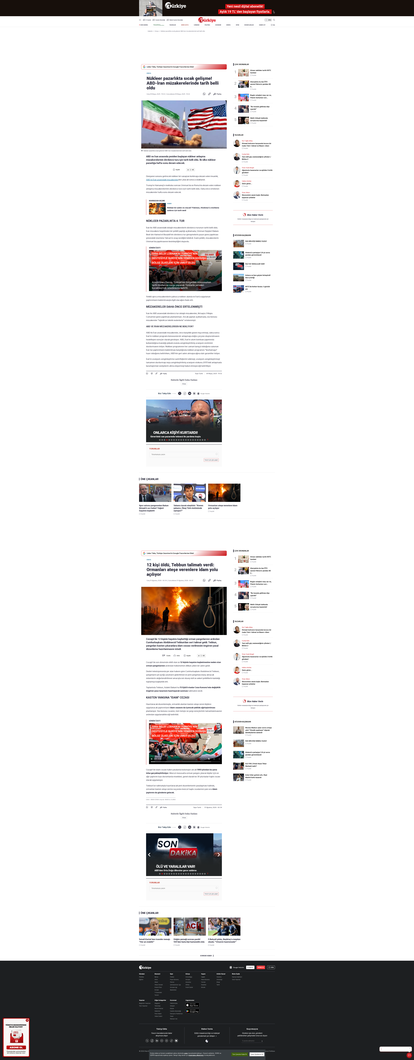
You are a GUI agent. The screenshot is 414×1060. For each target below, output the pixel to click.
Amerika (188, 982)
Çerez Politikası (269, 1051)
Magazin (157, 1003)
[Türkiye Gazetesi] (207, 22)
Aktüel (203, 987)
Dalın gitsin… (247, 184)
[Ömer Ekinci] (237, 195)
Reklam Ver (173, 1019)
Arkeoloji (219, 979)
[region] (207, 1055)
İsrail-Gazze (189, 987)
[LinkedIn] (189, 393)
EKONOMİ (218, 25)
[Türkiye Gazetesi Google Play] (192, 1011)
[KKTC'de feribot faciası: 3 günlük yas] (238, 292)
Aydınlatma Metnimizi (196, 1055)
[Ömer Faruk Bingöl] (237, 170)
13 (188, 440)
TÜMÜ (208, 440)
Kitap (218, 982)
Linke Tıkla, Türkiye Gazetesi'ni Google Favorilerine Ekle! (170, 67)
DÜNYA (228, 25)
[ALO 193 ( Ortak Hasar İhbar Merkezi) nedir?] (238, 769)
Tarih (218, 985)
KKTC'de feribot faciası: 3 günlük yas (257, 288)
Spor (171, 974)
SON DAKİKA (144, 25)
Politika (141, 977)
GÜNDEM (196, 25)
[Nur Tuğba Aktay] (237, 143)
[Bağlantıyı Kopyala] (209, 94)
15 (193, 440)
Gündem (142, 974)
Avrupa (188, 979)
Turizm (157, 995)
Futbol (172, 977)
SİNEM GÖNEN (155, 799)
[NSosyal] (194, 393)
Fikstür (172, 982)
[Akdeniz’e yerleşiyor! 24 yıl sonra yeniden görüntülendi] (238, 258)
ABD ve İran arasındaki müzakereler (162, 179)
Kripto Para (158, 987)
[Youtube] (161, 1041)
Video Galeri (158, 1016)
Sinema (219, 977)
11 (183, 440)
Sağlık (203, 977)
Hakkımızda (173, 1003)
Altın (156, 979)
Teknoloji (157, 1006)
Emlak (157, 990)
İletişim (172, 1006)
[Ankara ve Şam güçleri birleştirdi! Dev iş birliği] (238, 281)
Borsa (156, 977)
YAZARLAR (172, 25)
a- (188, 170)
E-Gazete (148, 20)
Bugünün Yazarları (145, 1003)
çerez (186, 1053)
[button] (218, 421)
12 (186, 440)
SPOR (237, 25)
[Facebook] (152, 373)
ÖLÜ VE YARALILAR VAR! (255, 264)
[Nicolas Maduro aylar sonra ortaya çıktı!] (238, 733)
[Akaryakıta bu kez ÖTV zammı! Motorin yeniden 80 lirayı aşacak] (244, 84)
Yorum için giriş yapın (211, 460)
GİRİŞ (269, 20)
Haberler (157, 1011)
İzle (274, 25)
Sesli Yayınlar (236, 979)
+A (193, 170)
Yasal (171, 1016)
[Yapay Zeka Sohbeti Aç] (409, 1055)
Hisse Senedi (159, 985)
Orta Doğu (189, 977)
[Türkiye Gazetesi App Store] (192, 1005)
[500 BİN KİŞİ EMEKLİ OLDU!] (238, 247)
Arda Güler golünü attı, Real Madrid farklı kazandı (256, 776)
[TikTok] (171, 1041)
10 (181, 440)
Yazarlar (142, 1000)
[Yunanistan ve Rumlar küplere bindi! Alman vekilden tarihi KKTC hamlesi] (244, 72)
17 (197, 440)
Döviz (156, 982)
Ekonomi (157, 974)
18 (200, 440)
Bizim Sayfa (236, 974)
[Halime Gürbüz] (237, 183)
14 (190, 440)
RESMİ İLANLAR (249, 25)
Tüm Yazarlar (143, 1006)
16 (195, 440)
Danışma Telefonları (176, 1013)
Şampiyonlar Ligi (175, 985)
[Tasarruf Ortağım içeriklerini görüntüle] (158, 25)
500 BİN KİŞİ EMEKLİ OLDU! (256, 241)
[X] (179, 393)
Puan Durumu (174, 979)
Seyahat (203, 985)
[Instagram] (166, 1041)
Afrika (187, 985)
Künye (172, 1008)
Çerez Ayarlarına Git (257, 1054)
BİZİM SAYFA (185, 25)
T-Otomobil (158, 992)
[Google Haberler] (203, 393)
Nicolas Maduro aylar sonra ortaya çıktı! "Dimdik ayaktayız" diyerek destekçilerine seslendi (258, 730)
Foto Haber (158, 1013)
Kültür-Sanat (221, 974)
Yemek (203, 982)
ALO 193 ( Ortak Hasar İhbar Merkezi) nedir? (256, 765)
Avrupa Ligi (173, 987)
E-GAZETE (250, 967)
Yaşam (203, 974)
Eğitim (141, 979)
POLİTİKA (207, 25)
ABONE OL (261, 967)
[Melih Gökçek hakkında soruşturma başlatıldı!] (244, 120)
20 (204, 440)
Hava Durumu (205, 979)
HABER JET (262, 25)
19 (202, 440)
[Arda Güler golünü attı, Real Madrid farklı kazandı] (238, 780)
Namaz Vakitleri (237, 977)
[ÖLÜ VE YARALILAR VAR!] (238, 269)
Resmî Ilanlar (159, 1008)
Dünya (149, 73)
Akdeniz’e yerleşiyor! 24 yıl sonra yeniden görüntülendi (257, 254)
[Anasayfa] (145, 967)
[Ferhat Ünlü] (237, 156)
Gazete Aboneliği (160, 20)
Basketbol (173, 990)
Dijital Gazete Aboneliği (176, 20)
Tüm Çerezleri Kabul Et (239, 1054)
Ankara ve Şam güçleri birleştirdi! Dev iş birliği (258, 276)
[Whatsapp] (204, 94)
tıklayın (253, 221)
